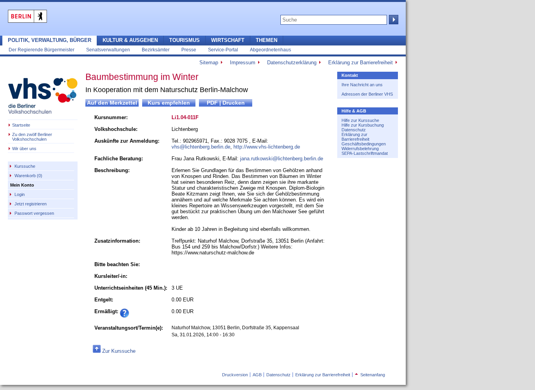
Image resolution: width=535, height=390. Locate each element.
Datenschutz (354, 129)
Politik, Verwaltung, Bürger (49, 40)
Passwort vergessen (34, 213)
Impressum (242, 62)
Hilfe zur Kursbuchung (363, 125)
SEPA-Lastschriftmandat (365, 153)
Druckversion (235, 374)
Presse (188, 49)
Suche (393, 19)
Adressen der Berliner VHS (367, 94)
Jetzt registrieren (30, 203)
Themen (266, 40)
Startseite (21, 125)
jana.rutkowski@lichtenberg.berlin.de (281, 158)
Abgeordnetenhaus (270, 49)
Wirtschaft (227, 40)
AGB (257, 374)
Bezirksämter (156, 49)
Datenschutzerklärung (291, 62)
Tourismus (184, 40)
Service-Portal (223, 49)
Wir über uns (24, 148)
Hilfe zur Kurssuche (360, 120)
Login (19, 194)
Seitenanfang (370, 374)
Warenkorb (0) (28, 175)
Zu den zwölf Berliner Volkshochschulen (32, 136)
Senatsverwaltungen (108, 49)
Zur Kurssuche (119, 351)
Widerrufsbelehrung (360, 148)
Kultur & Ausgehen (130, 40)
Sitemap (208, 62)
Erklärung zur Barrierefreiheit (360, 62)
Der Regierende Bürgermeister (41, 49)
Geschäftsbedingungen (364, 143)
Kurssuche (24, 166)
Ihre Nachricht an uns (362, 84)
